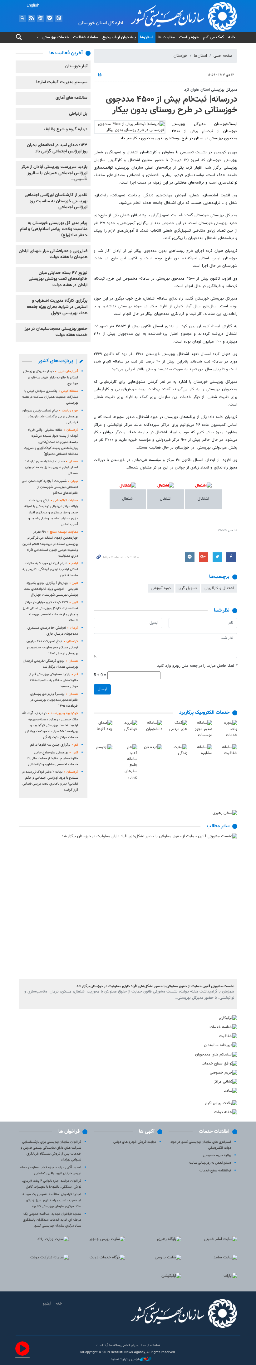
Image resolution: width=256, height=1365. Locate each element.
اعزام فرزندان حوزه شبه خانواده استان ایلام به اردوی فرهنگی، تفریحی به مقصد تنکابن (50, 569)
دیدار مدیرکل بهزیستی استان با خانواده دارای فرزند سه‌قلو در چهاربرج (50, 377)
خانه (231, 37)
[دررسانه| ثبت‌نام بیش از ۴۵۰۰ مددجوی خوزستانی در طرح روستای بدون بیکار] (130, 127)
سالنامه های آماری (71, 97)
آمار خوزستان (76, 66)
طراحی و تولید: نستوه (125, 1359)
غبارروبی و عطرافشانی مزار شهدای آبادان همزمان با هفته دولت (53, 254)
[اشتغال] (203, 489)
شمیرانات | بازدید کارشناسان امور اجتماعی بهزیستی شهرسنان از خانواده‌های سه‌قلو (50, 487)
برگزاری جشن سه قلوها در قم (54, 744)
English (33, 5)
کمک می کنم (213, 37)
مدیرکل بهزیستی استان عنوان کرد (210, 90)
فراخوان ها (69, 1132)
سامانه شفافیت (85, 37)
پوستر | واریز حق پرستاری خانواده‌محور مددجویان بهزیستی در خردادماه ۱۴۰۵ (54, 700)
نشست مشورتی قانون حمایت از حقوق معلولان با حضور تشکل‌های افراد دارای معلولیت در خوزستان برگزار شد (155, 986)
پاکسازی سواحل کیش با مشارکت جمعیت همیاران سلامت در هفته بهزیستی (50, 397)
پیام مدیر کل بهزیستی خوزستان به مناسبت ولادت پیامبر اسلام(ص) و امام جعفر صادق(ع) (53, 229)
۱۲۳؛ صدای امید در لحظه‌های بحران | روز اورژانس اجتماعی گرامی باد (55, 148)
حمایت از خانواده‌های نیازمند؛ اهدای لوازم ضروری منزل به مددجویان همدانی (51, 467)
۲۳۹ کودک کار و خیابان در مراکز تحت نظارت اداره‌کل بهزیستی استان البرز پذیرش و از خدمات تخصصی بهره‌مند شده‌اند (50, 611)
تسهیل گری (188, 588)
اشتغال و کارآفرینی (219, 588)
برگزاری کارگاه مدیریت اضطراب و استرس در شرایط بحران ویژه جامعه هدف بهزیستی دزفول (57, 306)
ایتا (58, 18)
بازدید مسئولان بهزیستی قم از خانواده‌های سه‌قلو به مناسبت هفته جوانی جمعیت (53, 680)
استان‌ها (146, 37)
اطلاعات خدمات (214, 1132)
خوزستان (180, 56)
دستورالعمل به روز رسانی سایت (210, 1163)
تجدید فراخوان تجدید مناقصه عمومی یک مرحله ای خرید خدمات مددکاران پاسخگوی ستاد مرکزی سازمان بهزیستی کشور (52, 1219)
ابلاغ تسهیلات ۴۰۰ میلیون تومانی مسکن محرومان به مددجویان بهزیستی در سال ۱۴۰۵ (52, 647)
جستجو (22, 18)
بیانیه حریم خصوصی (217, 1155)
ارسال (102, 689)
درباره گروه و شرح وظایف (65, 129)
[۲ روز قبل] (128, 906)
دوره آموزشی (161, 588)
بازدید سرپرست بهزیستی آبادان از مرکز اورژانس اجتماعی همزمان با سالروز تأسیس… (54, 173)
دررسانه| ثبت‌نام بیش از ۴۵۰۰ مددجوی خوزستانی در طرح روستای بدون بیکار (171, 105)
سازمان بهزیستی (165, 16)
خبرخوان (31, 18)
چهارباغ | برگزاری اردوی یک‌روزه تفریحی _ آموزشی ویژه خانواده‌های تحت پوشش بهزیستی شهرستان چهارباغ (51, 589)
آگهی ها (147, 1132)
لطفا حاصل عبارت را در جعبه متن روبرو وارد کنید (197, 666)
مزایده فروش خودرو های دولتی (134, 1142)
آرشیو (47, 1303)
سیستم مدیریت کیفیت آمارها (61, 82)
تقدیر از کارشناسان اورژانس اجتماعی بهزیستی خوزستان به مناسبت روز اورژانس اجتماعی (56, 201)
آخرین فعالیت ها (66, 53)
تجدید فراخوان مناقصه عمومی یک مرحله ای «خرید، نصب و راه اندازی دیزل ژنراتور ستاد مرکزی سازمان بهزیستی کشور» (51, 1200)
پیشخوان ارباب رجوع (119, 37)
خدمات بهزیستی (55, 37)
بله (49, 18)
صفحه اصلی (223, 56)
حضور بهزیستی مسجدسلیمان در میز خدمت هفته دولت (56, 332)
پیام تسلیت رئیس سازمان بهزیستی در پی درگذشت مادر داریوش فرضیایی (50, 416)
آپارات (40, 18)
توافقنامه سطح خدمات (215, 1170)
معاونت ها (166, 37)
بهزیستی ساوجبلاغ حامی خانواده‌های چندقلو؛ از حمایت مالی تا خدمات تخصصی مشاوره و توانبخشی (52, 758)
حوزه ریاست (189, 37)
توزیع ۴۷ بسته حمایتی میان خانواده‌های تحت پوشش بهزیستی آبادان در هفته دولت (58, 279)
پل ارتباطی (78, 113)
